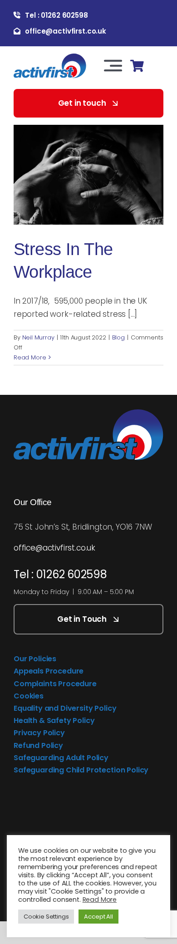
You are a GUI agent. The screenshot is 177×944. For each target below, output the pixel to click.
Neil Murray (38, 337)
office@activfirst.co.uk (54, 547)
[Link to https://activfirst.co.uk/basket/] (137, 66)
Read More (30, 357)
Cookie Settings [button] (46, 916)
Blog (118, 337)
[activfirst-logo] (50, 57)
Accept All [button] (98, 916)
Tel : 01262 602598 (60, 574)
